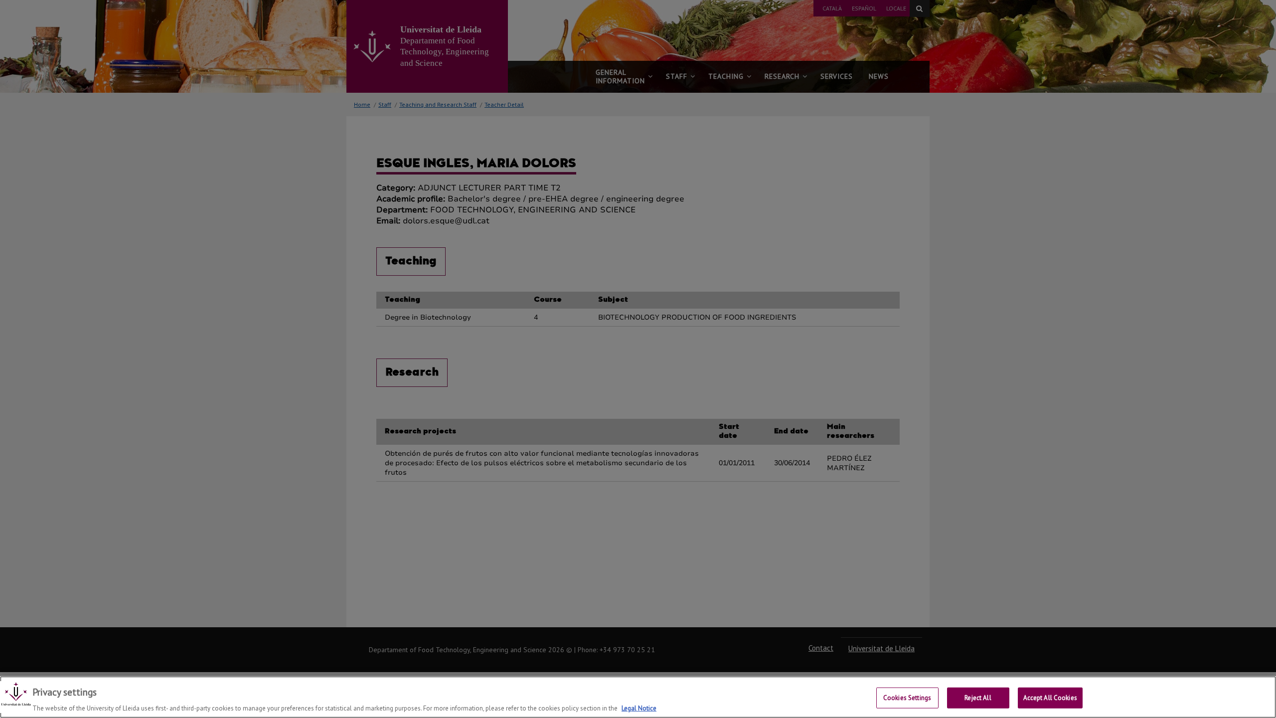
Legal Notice (639, 708)
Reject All (977, 697)
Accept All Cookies (1050, 697)
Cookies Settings (907, 697)
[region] (638, 697)
